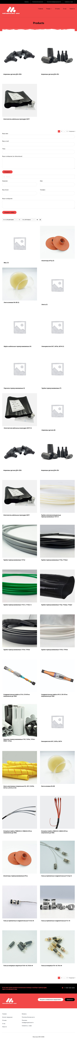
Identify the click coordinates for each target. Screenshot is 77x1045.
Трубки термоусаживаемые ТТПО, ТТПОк (54, 649)
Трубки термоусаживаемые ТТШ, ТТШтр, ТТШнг (56, 605)
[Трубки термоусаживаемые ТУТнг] (19, 541)
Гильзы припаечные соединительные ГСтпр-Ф (56, 876)
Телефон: (42, 190)
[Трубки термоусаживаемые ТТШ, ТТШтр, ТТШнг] (57, 586)
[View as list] (40, 219)
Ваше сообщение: (7, 198)
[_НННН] (11, 7)
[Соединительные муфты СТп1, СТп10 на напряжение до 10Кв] (19, 675)
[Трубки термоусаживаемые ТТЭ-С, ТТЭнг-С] (19, 586)
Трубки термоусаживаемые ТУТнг (14, 560)
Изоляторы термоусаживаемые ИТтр (15, 876)
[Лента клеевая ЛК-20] (57, 767)
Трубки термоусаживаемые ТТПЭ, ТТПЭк (16, 649)
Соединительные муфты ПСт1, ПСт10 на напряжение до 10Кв (54, 695)
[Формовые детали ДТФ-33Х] (19, 55)
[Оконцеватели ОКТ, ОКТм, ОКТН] (57, 721)
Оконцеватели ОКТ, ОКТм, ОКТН (51, 741)
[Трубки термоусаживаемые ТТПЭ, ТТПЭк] (19, 630)
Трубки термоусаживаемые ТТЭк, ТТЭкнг (54, 560)
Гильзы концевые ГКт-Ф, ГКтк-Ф (51, 965)
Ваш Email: (5, 190)
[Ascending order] (19, 219)
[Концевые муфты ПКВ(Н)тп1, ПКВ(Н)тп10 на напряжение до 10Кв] (19, 812)
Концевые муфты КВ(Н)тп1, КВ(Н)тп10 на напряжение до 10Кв (54, 831)
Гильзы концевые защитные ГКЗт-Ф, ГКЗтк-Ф (18, 965)
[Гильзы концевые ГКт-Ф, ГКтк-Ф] (57, 946)
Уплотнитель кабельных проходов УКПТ (16, 119)
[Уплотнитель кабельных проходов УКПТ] (19, 100)
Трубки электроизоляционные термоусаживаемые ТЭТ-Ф (51, 516)
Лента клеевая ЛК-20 (48, 786)
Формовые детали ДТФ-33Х (12, 74)
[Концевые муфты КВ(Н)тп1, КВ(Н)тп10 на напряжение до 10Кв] (57, 812)
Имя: (41, 181)
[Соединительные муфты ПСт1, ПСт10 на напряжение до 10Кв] (57, 675)
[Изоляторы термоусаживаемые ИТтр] (19, 857)
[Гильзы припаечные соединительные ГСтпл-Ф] (19, 902)
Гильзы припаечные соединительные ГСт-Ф (55, 921)
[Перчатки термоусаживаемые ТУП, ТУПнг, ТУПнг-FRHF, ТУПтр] (19, 720)
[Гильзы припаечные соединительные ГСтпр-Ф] (57, 857)
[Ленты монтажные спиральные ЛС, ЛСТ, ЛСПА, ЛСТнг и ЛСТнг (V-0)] (19, 767)
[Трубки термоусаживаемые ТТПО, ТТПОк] (57, 630)
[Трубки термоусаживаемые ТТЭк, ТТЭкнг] (57, 541)
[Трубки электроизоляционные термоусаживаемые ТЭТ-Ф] (57, 496)
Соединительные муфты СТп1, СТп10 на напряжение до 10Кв (16, 695)
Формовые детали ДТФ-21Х (50, 74)
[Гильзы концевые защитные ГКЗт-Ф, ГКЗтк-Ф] (19, 946)
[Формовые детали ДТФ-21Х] (57, 55)
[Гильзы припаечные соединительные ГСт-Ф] (57, 902)
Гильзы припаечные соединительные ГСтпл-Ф (18, 921)
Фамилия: (5, 181)
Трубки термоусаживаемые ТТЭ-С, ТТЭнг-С (17, 605)
